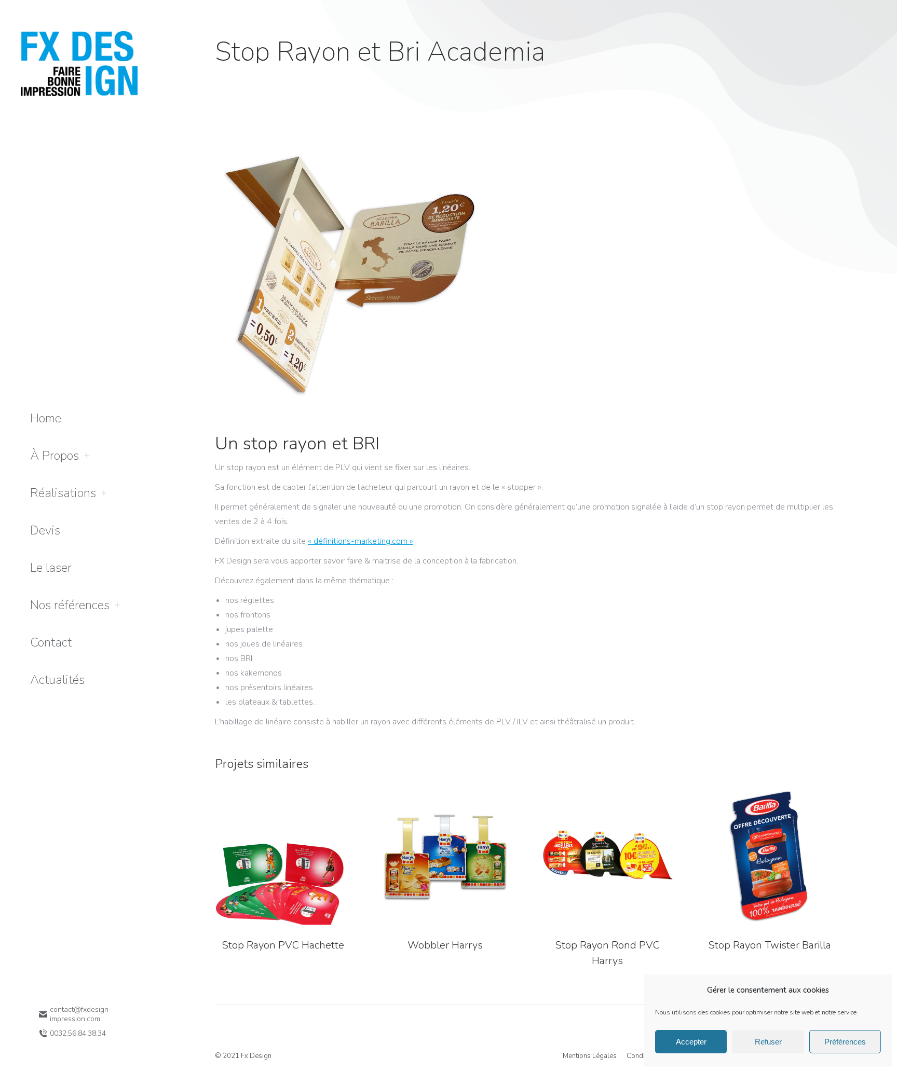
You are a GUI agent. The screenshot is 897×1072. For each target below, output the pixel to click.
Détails (282, 856)
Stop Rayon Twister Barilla (769, 945)
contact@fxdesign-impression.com (81, 1014)
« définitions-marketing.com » (360, 541)
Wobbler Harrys (445, 945)
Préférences (845, 1041)
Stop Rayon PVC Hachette (283, 945)
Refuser (768, 1041)
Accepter (691, 1041)
